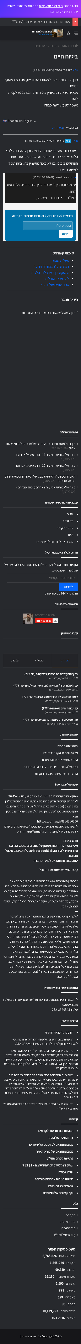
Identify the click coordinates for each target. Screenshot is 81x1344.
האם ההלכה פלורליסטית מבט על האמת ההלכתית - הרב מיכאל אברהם (40, 478)
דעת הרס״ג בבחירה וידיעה (51, 266)
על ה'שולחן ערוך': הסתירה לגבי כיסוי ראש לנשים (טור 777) (46, 685)
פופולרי (39, 660)
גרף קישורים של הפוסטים (58, 1193)
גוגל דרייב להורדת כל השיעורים (55, 541)
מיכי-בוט (72, 845)
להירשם (68, 587)
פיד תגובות (68, 1228)
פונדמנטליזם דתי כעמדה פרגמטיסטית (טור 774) (50, 719)
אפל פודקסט (65, 528)
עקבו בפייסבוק (69, 633)
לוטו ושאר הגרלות (57, 278)
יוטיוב (70, 514)
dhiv (75, 70)
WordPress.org (64, 1234)
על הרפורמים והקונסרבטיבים (60, 753)
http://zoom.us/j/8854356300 (57, 821)
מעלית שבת (61, 260)
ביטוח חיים (57, 127)
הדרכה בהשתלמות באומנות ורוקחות (56, 773)
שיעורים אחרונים (69, 432)
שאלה (63, 46)
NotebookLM (42, 850)
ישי (74, 177)
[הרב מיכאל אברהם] (46, 33)
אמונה (53, 46)
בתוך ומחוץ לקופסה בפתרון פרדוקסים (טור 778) (51, 674)
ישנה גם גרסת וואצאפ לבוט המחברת (55, 860)
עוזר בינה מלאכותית (51, 6)
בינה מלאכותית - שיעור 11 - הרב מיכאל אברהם (45, 454)
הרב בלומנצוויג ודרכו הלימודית (60, 760)
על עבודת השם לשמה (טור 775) (60, 708)
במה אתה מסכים (68, 746)
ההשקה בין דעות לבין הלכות (50, 272)
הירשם (65, 234)
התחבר (70, 1215)
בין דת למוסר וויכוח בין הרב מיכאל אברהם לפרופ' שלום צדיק (40, 445)
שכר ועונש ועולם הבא (54, 284)
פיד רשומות (67, 1221)
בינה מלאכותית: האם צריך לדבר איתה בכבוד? (50, 767)
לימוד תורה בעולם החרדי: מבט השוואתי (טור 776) (40, 21)
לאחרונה (65, 660)
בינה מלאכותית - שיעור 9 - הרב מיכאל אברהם (46, 487)
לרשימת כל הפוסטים (60, 1186)
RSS (70, 535)
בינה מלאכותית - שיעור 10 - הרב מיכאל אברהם (45, 465)
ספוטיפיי (68, 521)
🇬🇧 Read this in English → (19, 121)
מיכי (76, 141)
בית (72, 46)
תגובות (15, 660)
